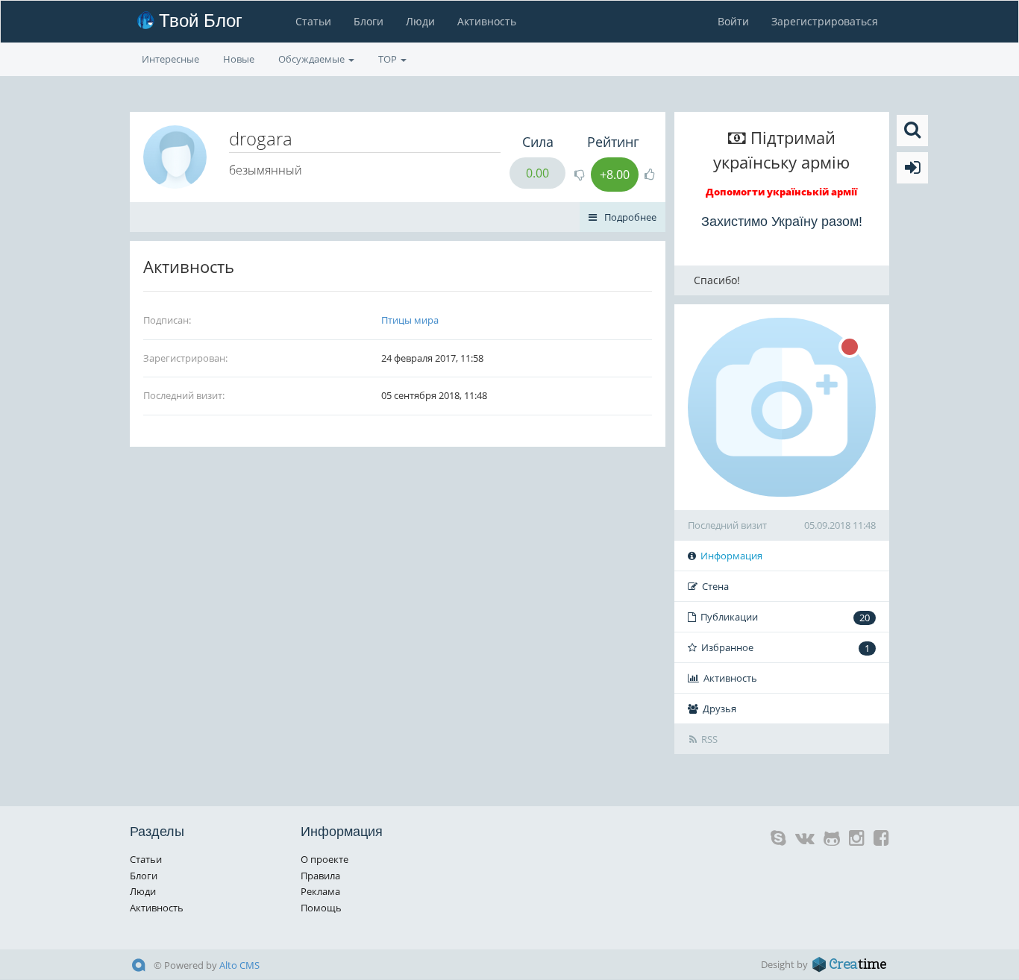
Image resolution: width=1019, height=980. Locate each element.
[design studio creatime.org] (849, 964)
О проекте (324, 859)
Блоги (368, 21)
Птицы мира (410, 320)
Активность (486, 21)
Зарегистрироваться (824, 21)
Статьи (313, 21)
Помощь (321, 907)
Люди (420, 21)
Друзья (719, 708)
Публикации (785, 617)
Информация (731, 555)
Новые (238, 59)
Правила (320, 875)
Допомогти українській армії (781, 191)
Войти (733, 21)
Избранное (785, 648)
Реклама (320, 891)
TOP (388, 59)
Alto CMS (239, 965)
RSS (709, 739)
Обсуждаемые (312, 59)
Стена (715, 586)
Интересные (170, 59)
